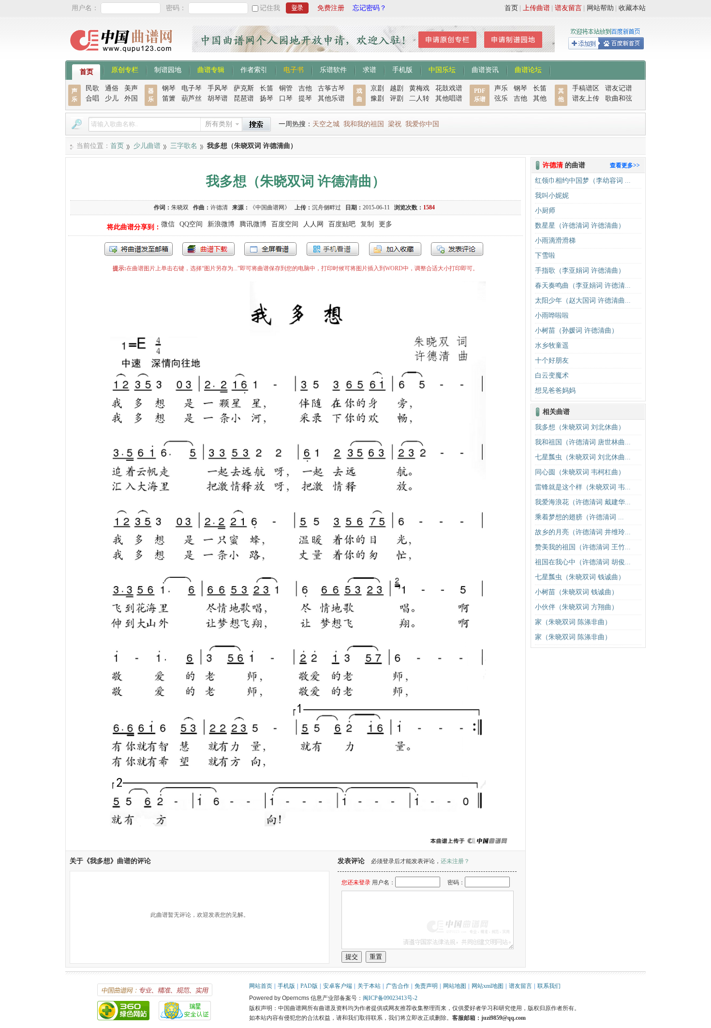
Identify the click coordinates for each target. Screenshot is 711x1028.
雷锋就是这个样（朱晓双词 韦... (583, 487)
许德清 (219, 207)
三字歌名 (183, 145)
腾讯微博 (253, 224)
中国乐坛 (442, 69)
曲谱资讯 (485, 69)
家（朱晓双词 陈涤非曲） (573, 622)
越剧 (396, 88)
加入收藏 (395, 249)
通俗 (111, 88)
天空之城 (326, 124)
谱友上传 (585, 98)
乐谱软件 (333, 69)
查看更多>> (625, 165)
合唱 (92, 98)
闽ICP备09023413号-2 (390, 998)
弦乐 (501, 98)
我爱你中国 (422, 124)
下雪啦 (545, 255)
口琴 (286, 98)
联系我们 (549, 986)
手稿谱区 (585, 88)
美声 (131, 88)
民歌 (92, 88)
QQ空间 (191, 224)
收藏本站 (632, 8)
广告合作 (397, 986)
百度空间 (284, 224)
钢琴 (169, 88)
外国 (131, 98)
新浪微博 (221, 224)
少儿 (111, 98)
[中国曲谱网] (122, 55)
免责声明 (426, 986)
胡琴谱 (217, 98)
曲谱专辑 (210, 69)
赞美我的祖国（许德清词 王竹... (583, 547)
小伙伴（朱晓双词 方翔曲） (576, 607)
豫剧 (377, 98)
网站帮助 (600, 8)
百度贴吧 (342, 224)
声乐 (501, 88)
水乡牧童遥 (552, 345)
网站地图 (454, 986)
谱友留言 (568, 8)
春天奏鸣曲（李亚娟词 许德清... (583, 285)
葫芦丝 (191, 98)
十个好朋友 (552, 360)
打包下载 (208, 249)
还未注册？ (455, 861)
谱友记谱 (618, 88)
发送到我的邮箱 (138, 249)
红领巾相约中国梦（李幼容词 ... (583, 180)
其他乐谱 (331, 98)
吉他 (305, 88)
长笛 (266, 88)
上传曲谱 (536, 8)
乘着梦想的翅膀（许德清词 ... (579, 517)
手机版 (402, 69)
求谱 (369, 69)
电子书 (293, 69)
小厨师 (545, 210)
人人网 (313, 224)
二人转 (419, 98)
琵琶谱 (244, 98)
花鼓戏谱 (448, 88)
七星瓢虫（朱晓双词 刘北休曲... (583, 457)
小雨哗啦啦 (552, 315)
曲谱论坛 (528, 69)
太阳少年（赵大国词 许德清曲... (583, 300)
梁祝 (394, 124)
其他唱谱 (448, 98)
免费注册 (330, 8)
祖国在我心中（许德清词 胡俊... (583, 562)
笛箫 (169, 98)
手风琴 (217, 88)
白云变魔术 (552, 375)
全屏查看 (270, 249)
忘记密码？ (369, 8)
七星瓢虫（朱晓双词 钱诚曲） (580, 577)
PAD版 (309, 986)
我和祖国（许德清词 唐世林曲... (583, 442)
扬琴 (266, 98)
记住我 (270, 8)
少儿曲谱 (147, 145)
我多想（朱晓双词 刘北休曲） (580, 427)
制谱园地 (167, 69)
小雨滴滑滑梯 (555, 240)
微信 (168, 224)
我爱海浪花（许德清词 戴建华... (583, 502)
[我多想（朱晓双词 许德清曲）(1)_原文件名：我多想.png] (295, 846)
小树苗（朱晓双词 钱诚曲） (576, 592)
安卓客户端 (337, 986)
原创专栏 (124, 69)
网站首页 (260, 986)
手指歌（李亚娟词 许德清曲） (580, 270)
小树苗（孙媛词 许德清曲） (576, 330)
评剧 (396, 98)
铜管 (286, 88)
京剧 (377, 88)
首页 (511, 8)
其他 (540, 98)
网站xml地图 (488, 986)
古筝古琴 (331, 88)
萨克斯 (244, 88)
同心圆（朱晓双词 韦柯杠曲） (580, 472)
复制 (367, 224)
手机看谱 (332, 249)
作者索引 (253, 69)
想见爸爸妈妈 (555, 390)
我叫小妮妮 (552, 195)
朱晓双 (180, 207)
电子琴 (191, 88)
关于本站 (369, 986)
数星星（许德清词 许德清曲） (580, 225)
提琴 (305, 98)
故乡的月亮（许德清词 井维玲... (583, 532)
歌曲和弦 (618, 98)
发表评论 (457, 249)
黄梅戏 (419, 88)
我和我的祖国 (363, 124)
